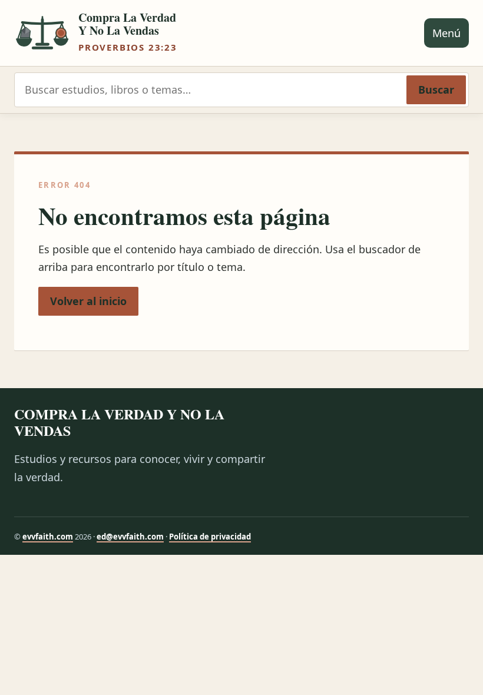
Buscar (436, 89)
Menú (446, 33)
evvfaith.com (47, 536)
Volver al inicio (88, 301)
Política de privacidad (210, 536)
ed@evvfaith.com (130, 536)
